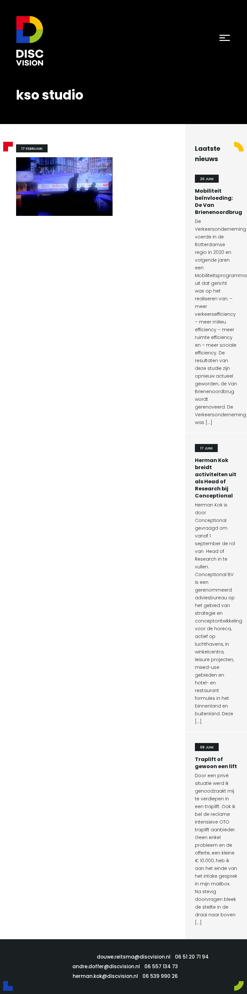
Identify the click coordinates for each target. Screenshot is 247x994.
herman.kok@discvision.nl (105, 976)
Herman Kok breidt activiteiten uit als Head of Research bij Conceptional (215, 478)
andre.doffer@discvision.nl (106, 966)
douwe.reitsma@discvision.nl (133, 956)
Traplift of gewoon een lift (216, 763)
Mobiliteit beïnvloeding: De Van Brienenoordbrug (218, 201)
